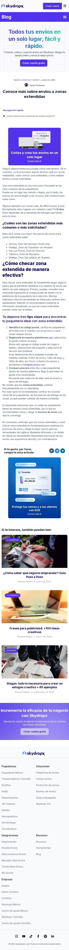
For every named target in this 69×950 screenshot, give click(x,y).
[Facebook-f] (38, 936)
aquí (50, 337)
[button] (65, 6)
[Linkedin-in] (52, 936)
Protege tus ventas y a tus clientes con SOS (34, 508)
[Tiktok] (31, 936)
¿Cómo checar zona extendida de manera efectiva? (30, 116)
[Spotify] (45, 936)
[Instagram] (16, 936)
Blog (6, 17)
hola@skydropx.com (34, 364)
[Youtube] (24, 936)
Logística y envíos (30, 80)
